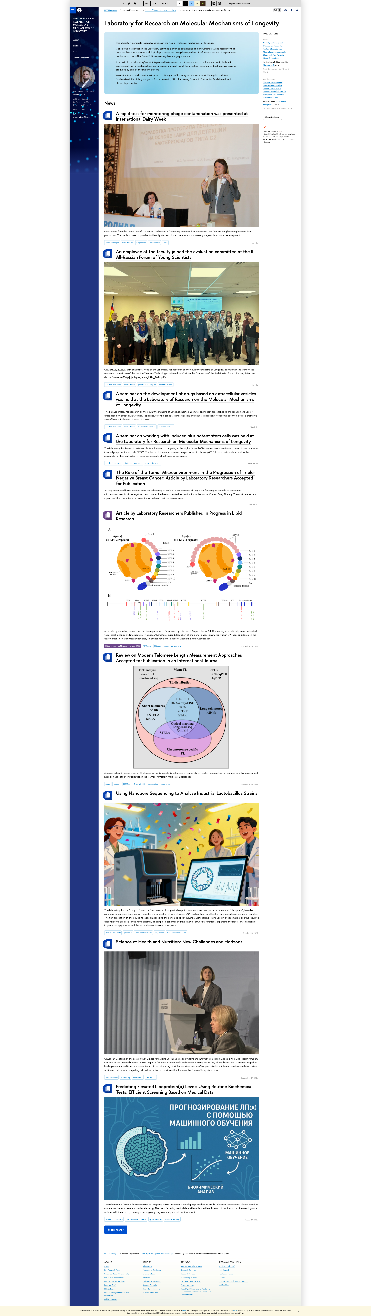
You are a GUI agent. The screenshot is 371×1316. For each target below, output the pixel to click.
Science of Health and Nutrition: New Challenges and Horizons (179, 941)
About (76, 39)
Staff (76, 51)
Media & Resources (230, 1262)
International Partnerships (114, 1281)
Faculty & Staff (110, 1285)
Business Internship (150, 1292)
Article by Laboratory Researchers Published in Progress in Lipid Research (179, 516)
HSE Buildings (109, 1289)
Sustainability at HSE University (116, 1274)
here (184, 1310)
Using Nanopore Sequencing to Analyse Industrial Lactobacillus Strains (186, 793)
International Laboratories (191, 1266)
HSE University (110, 1253)
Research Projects (188, 1274)
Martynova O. (269, 65)
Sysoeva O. (281, 101)
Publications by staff (227, 1266)
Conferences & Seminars (191, 1281)
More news (115, 1230)
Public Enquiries (110, 1299)
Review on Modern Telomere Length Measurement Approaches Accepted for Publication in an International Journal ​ (179, 658)
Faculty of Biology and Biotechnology (157, 1253)
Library (221, 1277)
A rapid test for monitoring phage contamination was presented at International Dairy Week (182, 116)
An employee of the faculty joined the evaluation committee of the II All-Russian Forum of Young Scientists (184, 254)
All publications (271, 117)
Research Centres (188, 1270)
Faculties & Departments (114, 1277)
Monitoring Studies (189, 1277)
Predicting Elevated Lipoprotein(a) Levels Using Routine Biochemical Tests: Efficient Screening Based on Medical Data (184, 1089)
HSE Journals (224, 1270)
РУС (275, 10)
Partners (77, 45)
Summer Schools (150, 1285)
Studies (147, 1262)
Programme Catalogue (152, 1270)
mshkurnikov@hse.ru (81, 117)
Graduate (146, 1277)
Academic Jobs (187, 1285)
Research (186, 1262)
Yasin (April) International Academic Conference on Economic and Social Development (196, 1292)
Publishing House (226, 1274)
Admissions (147, 1266)
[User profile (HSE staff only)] (291, 10)
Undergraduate (149, 1274)
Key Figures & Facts (112, 1270)
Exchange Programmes (152, 1281)
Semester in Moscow (151, 1289)
